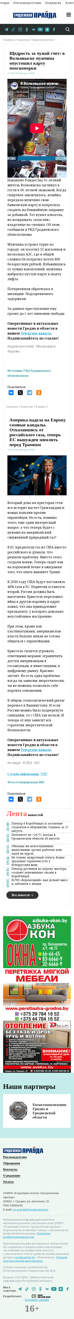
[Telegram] (29, 393)
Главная (9, 40)
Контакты (10, 1169)
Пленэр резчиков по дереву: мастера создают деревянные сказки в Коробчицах (39, 872)
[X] (20, 393)
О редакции (11, 1175)
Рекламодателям (27, 2)
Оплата (8, 1181)
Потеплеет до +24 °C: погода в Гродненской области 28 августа (36, 836)
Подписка (53, 2)
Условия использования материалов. (35, 1259)
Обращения (11, 1163)
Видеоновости (42, 40)
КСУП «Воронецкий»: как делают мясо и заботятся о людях (40, 882)
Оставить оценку (37, 1300)
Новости (23, 40)
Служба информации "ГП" (27, 774)
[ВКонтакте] (11, 393)
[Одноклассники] (39, 393)
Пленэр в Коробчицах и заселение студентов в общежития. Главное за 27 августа (40, 827)
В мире (41, 406)
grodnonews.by (25, 1257)
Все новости (21, 895)
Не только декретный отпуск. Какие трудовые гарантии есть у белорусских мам (38, 861)
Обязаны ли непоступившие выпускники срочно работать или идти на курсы (37, 849)
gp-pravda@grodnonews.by (30, 1209)
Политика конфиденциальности (27, 1235)
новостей (24, 815)
